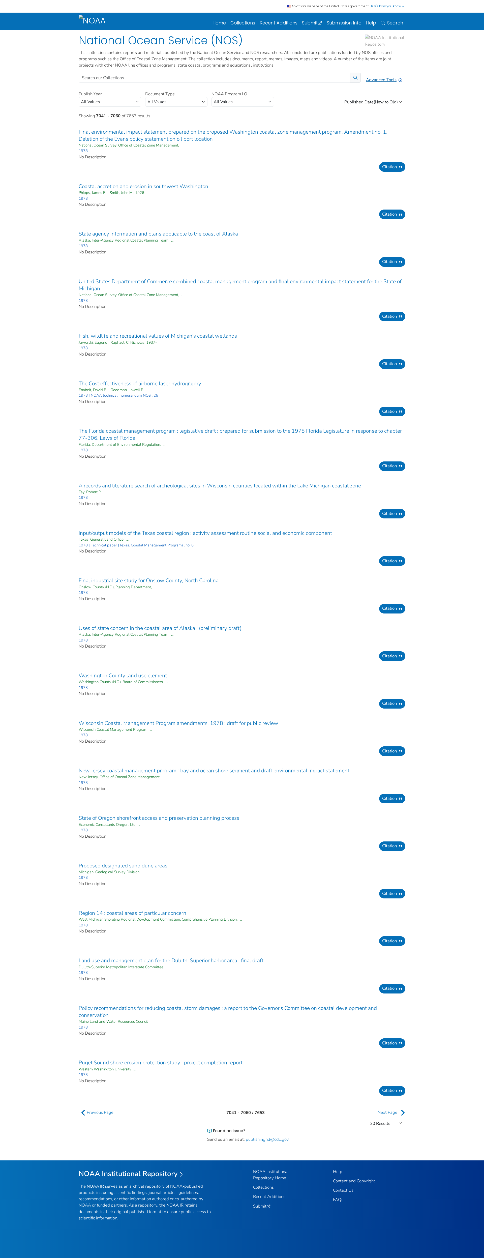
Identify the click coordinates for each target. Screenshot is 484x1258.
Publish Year (90, 94)
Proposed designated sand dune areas (123, 865)
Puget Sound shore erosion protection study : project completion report (161, 1062)
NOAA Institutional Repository (128, 1174)
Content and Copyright (354, 1181)
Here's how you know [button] (386, 6)
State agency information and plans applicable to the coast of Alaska (158, 233)
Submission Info (344, 23)
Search (395, 23)
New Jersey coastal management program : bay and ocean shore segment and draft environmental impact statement (214, 770)
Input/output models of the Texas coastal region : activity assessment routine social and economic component (205, 533)
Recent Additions (278, 23)
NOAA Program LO (229, 94)
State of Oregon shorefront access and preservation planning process (159, 818)
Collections (242, 23)
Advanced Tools (381, 80)
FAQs (338, 1200)
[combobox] (110, 102)
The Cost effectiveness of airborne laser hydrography (140, 383)
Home (219, 23)
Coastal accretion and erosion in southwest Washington (143, 186)
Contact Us (343, 1190)
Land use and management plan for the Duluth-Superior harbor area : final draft (171, 960)
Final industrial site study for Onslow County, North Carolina (149, 580)
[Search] (355, 78)
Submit (310, 23)
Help (371, 23)
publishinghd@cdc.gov (267, 1139)
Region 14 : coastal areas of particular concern (132, 913)
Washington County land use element (123, 675)
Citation (389, 167)
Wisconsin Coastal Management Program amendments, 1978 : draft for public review (178, 723)
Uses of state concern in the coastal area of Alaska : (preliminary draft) (160, 628)
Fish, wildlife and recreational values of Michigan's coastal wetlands (158, 335)
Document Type (160, 94)
